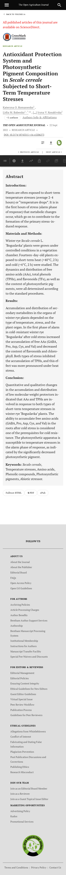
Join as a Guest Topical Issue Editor (29, 799)
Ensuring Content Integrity (24, 683)
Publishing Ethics (19, 766)
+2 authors (12, 117)
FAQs (13, 577)
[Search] (59, 5)
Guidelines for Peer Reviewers (26, 715)
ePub (42, 492)
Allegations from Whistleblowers (28, 731)
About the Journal (20, 562)
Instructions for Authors (23, 646)
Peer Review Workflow (22, 704)
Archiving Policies (20, 604)
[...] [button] (35, 112)
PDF (32, 492)
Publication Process (21, 710)
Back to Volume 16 (15, 14)
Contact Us (55, 867)
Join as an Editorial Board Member (28, 788)
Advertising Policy (20, 811)
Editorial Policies (19, 678)
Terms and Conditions (16, 867)
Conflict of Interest (20, 736)
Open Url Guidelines (21, 588)
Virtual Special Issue (21, 699)
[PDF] (59, 143)
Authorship (16, 625)
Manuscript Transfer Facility (25, 651)
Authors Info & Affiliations (40, 117)
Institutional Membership (24, 640)
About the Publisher (21, 567)
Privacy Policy (38, 867)
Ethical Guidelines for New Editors (28, 688)
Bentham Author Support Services (28, 620)
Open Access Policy (20, 583)
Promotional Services (21, 821)
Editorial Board (18, 572)
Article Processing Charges (24, 609)
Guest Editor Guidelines (23, 694)
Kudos (13, 816)
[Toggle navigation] (7, 5)
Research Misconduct (22, 772)
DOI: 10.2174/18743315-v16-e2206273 (24, 134)
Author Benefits (18, 615)
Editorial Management (22, 673)
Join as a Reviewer (20, 793)
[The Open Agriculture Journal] (33, 845)
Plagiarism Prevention (22, 751)
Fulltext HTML (13, 492)
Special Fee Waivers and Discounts (29, 656)
